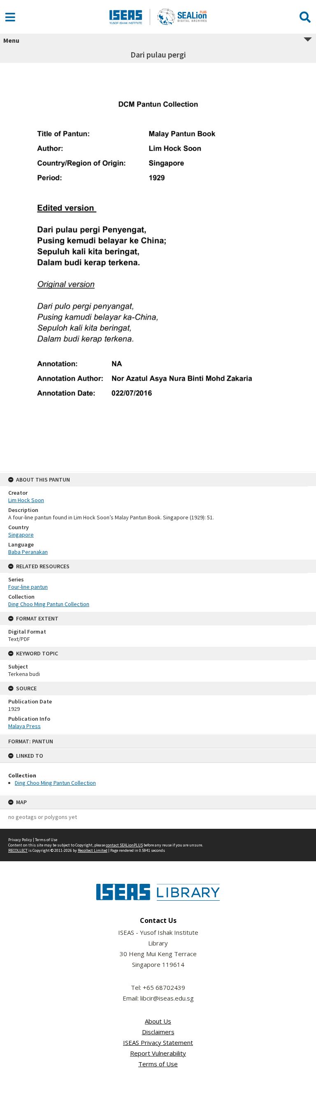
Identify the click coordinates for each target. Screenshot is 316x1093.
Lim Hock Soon (26, 500)
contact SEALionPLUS (124, 845)
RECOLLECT (18, 850)
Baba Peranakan (28, 552)
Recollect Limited (92, 850)
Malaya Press (24, 726)
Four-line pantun (28, 586)
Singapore (21, 534)
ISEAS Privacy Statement (158, 1042)
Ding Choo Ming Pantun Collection (55, 782)
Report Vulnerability (158, 1053)
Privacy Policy (20, 839)
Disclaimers (158, 1032)
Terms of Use (46, 839)
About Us (158, 1021)
